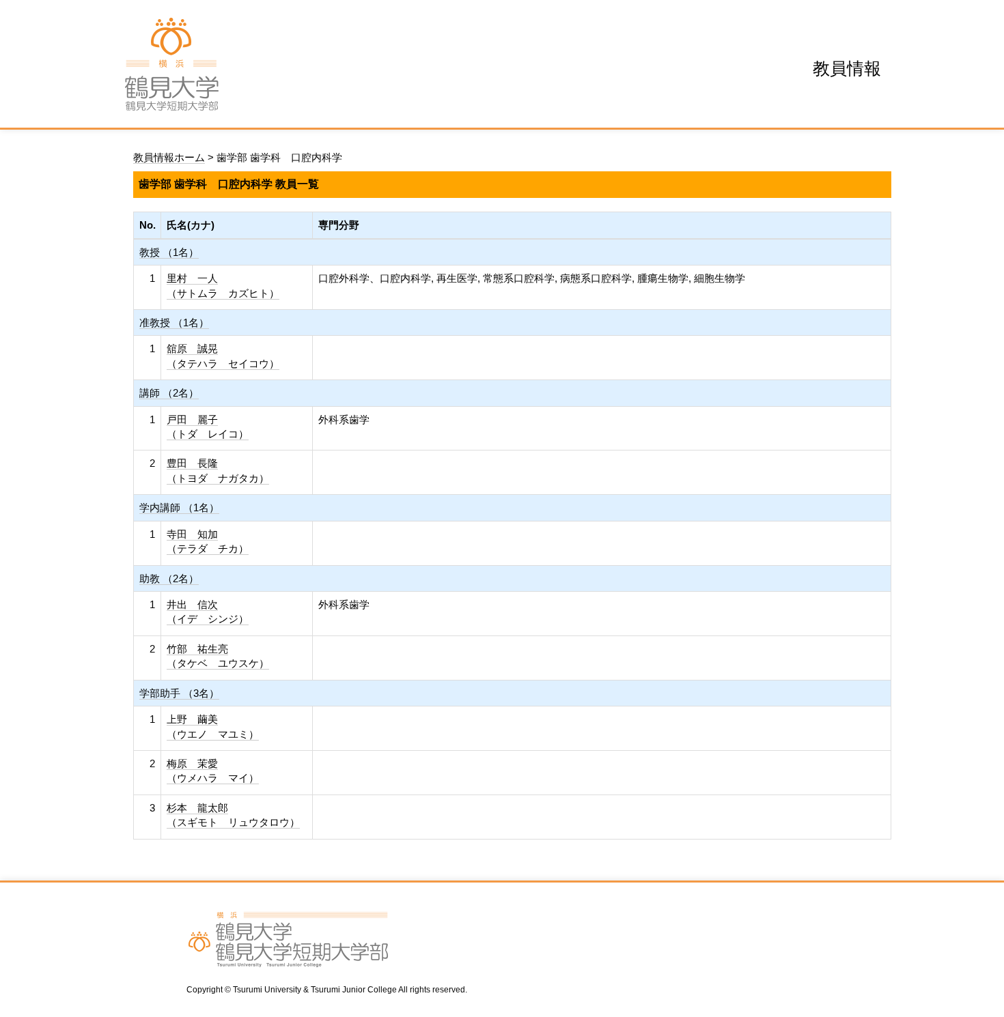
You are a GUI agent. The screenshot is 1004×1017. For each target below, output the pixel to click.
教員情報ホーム (169, 157)
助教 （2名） (169, 578)
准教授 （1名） (174, 322)
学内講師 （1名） (179, 507)
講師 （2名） (169, 393)
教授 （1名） (169, 252)
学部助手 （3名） (179, 693)
